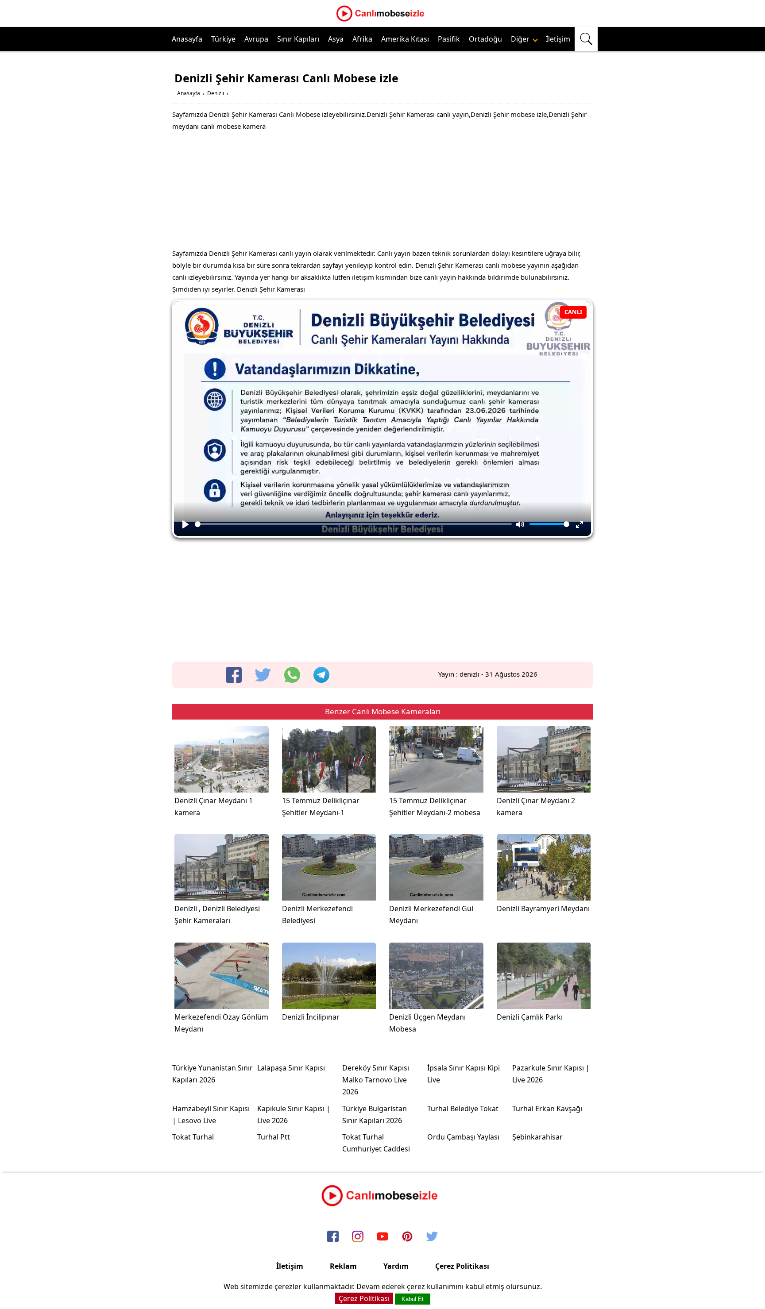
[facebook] (234, 675)
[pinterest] (407, 1237)
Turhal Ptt (273, 1137)
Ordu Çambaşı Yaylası (463, 1137)
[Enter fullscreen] (579, 524)
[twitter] (263, 675)
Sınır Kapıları (298, 39)
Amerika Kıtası (405, 39)
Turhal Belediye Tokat (462, 1108)
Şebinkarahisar (537, 1137)
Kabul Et (413, 1299)
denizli (469, 674)
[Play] (185, 524)
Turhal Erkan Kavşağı (547, 1108)
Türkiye (223, 39)
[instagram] (357, 1237)
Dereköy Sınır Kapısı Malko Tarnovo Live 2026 (375, 1080)
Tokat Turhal (193, 1137)
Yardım (396, 1266)
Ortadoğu (485, 39)
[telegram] (321, 675)
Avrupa (256, 39)
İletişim (558, 39)
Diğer (521, 39)
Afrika (362, 39)
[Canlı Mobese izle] (382, 20)
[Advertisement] (382, 192)
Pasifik (449, 39)
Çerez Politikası (462, 1266)
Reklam (343, 1266)
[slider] (353, 524)
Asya (336, 39)
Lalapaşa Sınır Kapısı (291, 1068)
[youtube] (382, 1237)
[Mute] (520, 524)
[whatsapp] (292, 675)
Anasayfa (187, 39)
